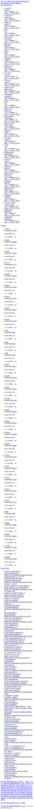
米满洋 (15, 457)
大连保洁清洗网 (13, 796)
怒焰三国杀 (10, 789)
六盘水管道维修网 (19, 792)
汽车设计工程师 (9, 204)
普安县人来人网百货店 (11, 600)
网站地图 (17, 806)
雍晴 (14, 332)
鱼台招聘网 (18, 798)
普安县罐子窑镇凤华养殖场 (12, 580)
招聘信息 (6, 3)
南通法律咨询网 (22, 790)
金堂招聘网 (4, 796)
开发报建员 (7, 96)
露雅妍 (15, 242)
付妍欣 (15, 298)
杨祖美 (15, 411)
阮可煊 (15, 502)
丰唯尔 (15, 230)
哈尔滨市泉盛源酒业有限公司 (22, 787)
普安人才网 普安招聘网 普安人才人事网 (13, 803)
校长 (5, 31)
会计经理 (7, 139)
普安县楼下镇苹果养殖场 (12, 676)
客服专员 (7, 24)
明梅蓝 (15, 525)
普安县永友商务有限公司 (12, 573)
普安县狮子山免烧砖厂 (11, 697)
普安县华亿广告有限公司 (12, 755)
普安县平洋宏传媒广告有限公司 (14, 595)
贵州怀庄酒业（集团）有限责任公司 (18, 785)
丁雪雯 (15, 547)
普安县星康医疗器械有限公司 (13, 634)
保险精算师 (7, 219)
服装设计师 (7, 67)
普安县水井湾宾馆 (9, 668)
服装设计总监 (8, 89)
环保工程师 (7, 39)
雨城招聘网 (28, 794)
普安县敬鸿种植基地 (10, 728)
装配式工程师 (8, 190)
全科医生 (7, 10)
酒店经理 (7, 168)
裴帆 (14, 355)
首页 (2, 3)
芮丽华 (15, 287)
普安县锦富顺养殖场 (10, 704)
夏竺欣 (15, 468)
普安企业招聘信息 (6, 5)
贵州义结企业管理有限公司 (12, 620)
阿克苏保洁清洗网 (19, 794)
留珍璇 (15, 434)
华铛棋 (15, 276)
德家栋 (15, 536)
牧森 (14, 344)
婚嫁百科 (6, 783)
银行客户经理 (8, 125)
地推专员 (7, 132)
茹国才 (15, 366)
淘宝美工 (7, 161)
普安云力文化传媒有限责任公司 (14, 748)
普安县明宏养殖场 (9, 775)
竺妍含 (15, 491)
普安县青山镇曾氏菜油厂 (12, 721)
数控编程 (7, 46)
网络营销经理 (8, 154)
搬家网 (10, 781)
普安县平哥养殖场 (9, 740)
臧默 (14, 513)
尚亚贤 (15, 389)
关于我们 (3, 806)
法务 (5, 103)
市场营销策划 (8, 118)
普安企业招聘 (15, 1)
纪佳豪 (15, 400)
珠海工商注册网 (10, 798)
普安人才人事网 (5, 1)
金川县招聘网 (22, 796)
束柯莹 (15, 559)
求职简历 (12, 3)
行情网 (27, 781)
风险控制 (7, 183)
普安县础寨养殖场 (9, 769)
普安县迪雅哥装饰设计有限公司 (14, 641)
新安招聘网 (12, 790)
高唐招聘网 (10, 792)
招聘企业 (18, 3)
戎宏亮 (15, 310)
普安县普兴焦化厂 (9, 762)
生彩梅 (15, 378)
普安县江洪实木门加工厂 (12, 656)
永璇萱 (15, 253)
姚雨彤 (15, 423)
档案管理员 (7, 211)
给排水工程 (7, 111)
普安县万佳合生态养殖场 (12, 690)
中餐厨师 (7, 197)
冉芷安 (15, 321)
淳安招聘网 (8, 787)
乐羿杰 (15, 479)
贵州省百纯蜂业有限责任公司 (13, 733)
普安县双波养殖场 (9, 614)
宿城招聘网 (27, 789)
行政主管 (7, 82)
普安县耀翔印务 (9, 661)
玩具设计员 (7, 17)
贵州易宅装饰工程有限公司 (12, 649)
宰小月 (15, 264)
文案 (5, 147)
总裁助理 (7, 60)
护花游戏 (20, 781)
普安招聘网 (4, 781)
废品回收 (14, 781)
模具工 (6, 53)
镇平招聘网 (26, 798)
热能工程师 (7, 175)
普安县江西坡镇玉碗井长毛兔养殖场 (15, 683)
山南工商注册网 (19, 789)
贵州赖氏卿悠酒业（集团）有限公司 (20, 783)
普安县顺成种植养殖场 (11, 607)
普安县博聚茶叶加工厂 (11, 627)
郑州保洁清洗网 (9, 794)
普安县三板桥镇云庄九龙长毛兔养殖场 (16, 587)
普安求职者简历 (24, 1)
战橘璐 (15, 445)
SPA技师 (7, 75)
